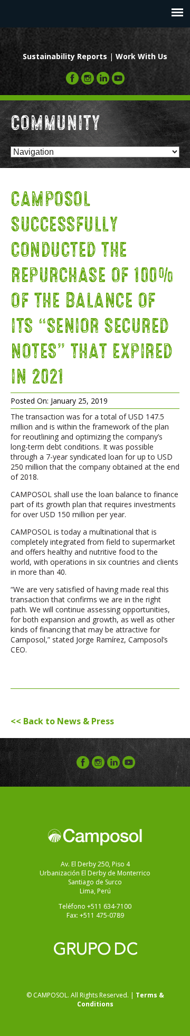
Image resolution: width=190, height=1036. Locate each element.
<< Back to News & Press (62, 721)
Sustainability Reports (65, 56)
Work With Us (141, 56)
